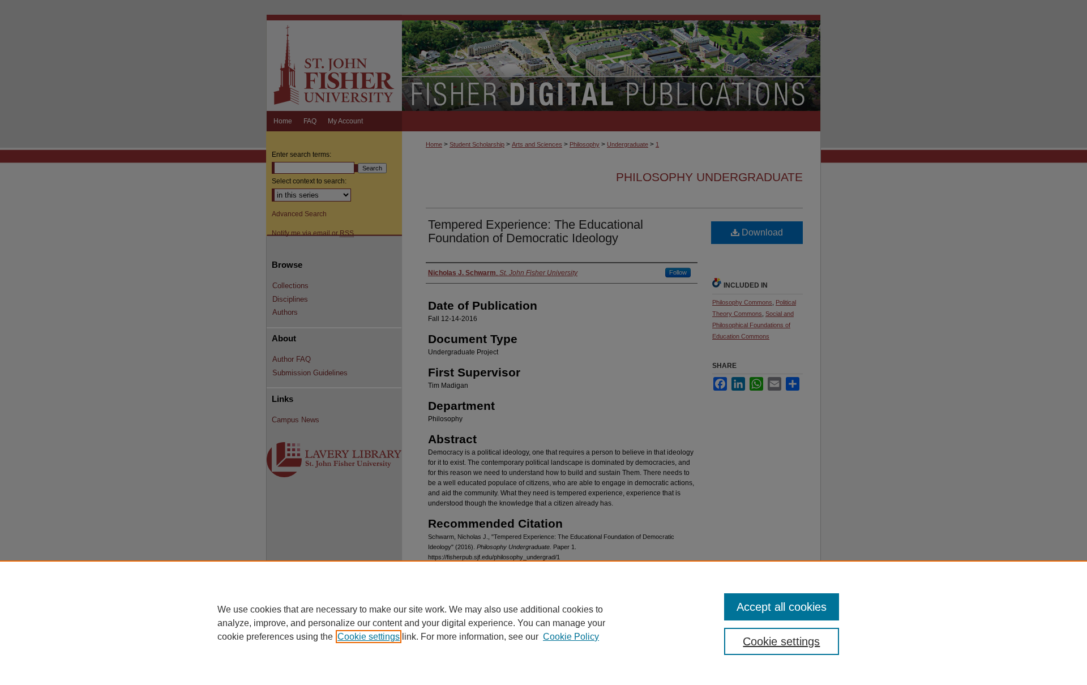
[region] (543, 622)
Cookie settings (368, 636)
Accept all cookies (782, 607)
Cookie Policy (571, 636)
